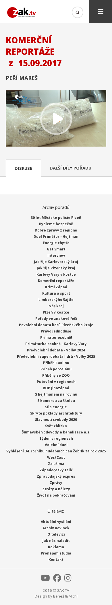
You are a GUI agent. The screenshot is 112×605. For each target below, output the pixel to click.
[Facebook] (57, 579)
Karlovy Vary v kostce (56, 274)
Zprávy (56, 482)
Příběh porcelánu (56, 369)
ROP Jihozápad (56, 388)
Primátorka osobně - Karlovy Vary (56, 343)
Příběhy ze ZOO (56, 375)
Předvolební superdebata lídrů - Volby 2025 (56, 356)
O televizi (56, 534)
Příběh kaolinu (56, 362)
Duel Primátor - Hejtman (56, 236)
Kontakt (56, 559)
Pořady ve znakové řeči (56, 318)
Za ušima (56, 463)
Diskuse (23, 168)
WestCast (56, 457)
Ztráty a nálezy (56, 489)
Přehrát (56, 119)
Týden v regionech (56, 438)
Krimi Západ (56, 287)
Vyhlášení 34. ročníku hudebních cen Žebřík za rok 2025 (56, 451)
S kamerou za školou (56, 400)
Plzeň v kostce (56, 312)
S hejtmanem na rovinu (56, 394)
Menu (100, 11)
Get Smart (56, 249)
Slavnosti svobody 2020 (56, 419)
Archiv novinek (56, 528)
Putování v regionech (56, 381)
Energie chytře (56, 242)
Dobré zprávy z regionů (56, 230)
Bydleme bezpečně (56, 223)
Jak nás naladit (56, 540)
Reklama (56, 546)
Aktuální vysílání (56, 521)
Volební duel (56, 444)
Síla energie (56, 406)
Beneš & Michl (65, 596)
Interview (56, 255)
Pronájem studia (56, 553)
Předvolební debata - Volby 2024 (56, 350)
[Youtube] (45, 579)
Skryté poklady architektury (56, 413)
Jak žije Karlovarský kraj (56, 261)
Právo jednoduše (56, 331)
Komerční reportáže (56, 280)
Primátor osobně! (56, 337)
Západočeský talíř (56, 470)
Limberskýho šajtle (56, 299)
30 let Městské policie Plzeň (56, 217)
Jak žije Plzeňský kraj (56, 268)
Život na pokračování (56, 495)
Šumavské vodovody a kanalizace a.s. (56, 432)
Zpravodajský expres (56, 476)
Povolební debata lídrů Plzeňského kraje (56, 324)
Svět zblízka (56, 425)
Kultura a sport (56, 293)
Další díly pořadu (70, 168)
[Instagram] (68, 579)
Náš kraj (56, 306)
